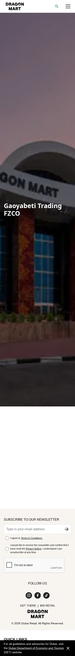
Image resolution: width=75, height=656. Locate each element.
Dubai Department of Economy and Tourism (36, 648)
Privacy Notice (33, 548)
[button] (68, 6)
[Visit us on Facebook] (37, 595)
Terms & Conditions (31, 538)
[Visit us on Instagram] (29, 595)
